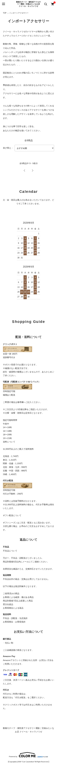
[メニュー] (3, 4)
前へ (24, 170)
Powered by (13, 756)
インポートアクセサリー (18, 13)
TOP (4, 13)
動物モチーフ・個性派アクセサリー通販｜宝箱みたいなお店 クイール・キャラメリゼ (28, 4)
